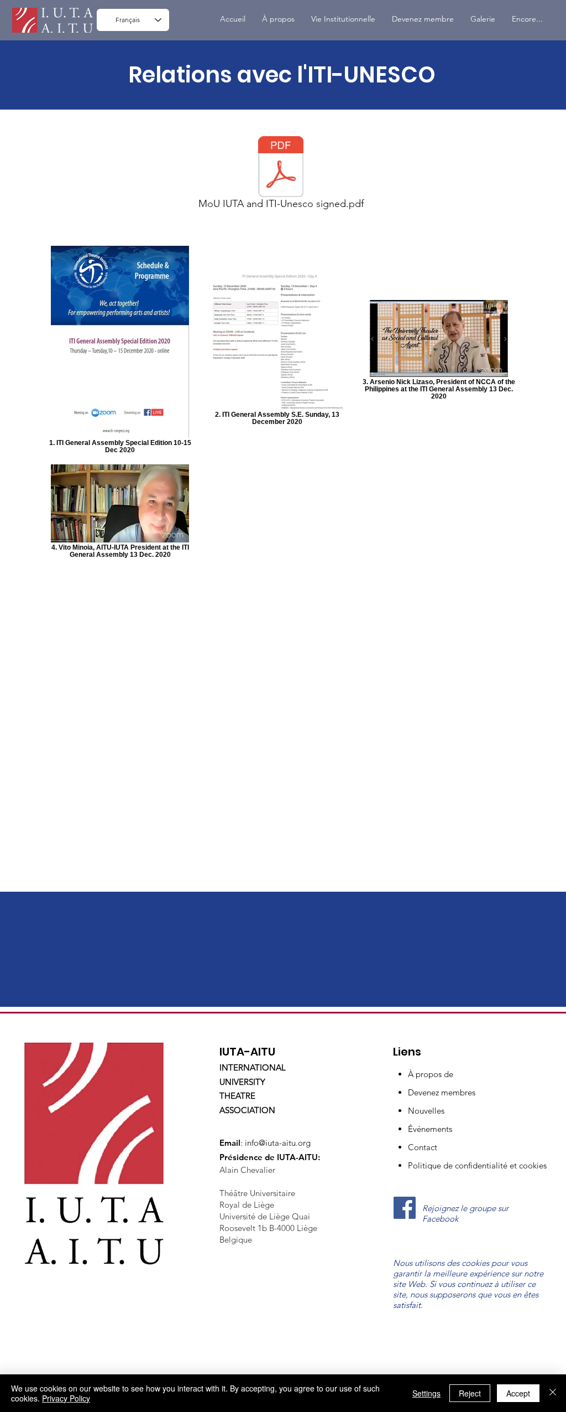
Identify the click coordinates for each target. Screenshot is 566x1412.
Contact (422, 1147)
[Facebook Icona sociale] (405, 1208)
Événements (430, 1129)
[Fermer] (552, 1393)
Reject (470, 1393)
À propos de (430, 1074)
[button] (343, 19)
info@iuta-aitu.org (278, 1142)
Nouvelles (426, 1110)
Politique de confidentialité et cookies (477, 1165)
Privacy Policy (66, 1398)
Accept (518, 1393)
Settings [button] (426, 1393)
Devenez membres (441, 1092)
